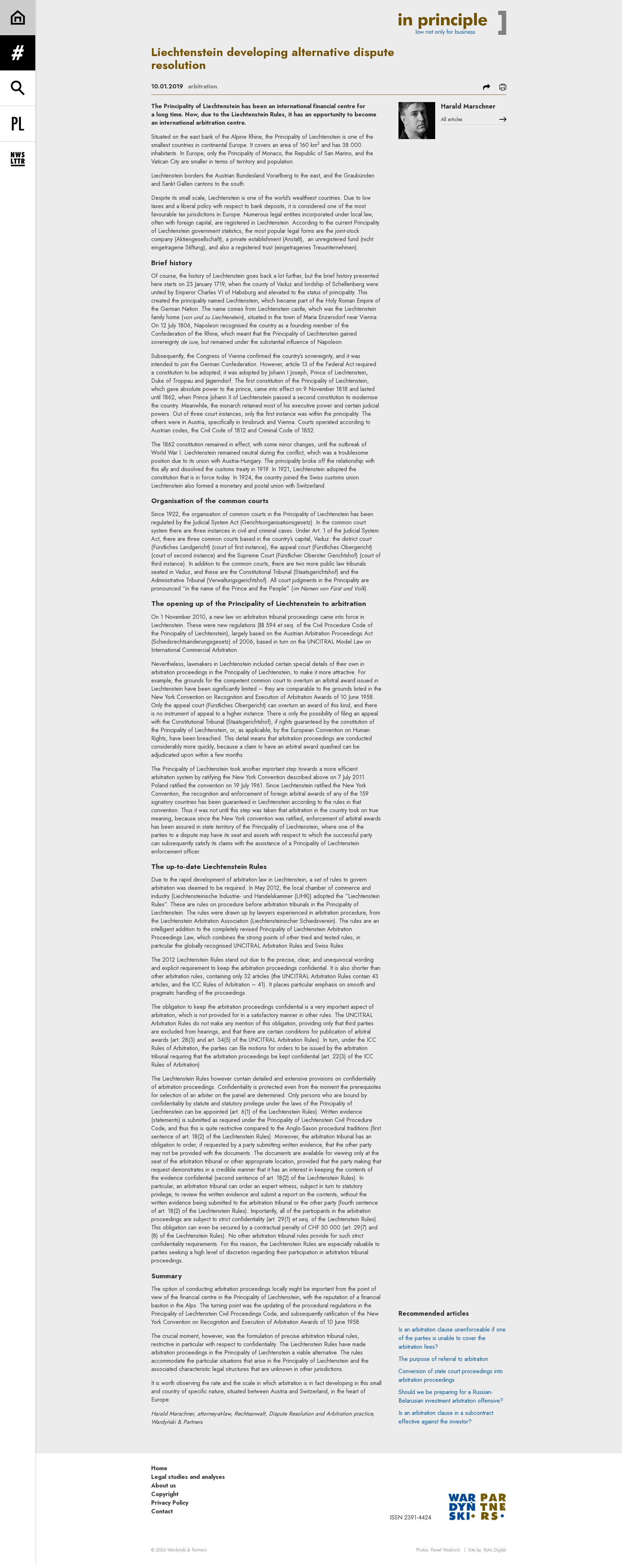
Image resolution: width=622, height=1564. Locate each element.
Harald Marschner (468, 106)
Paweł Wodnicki (445, 1550)
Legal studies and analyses (188, 1477)
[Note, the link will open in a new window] (477, 1506)
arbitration (202, 86)
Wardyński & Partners (187, 1550)
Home (159, 1468)
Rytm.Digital (495, 1550)
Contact (162, 1511)
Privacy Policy (169, 1503)
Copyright (165, 1494)
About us (163, 1485)
